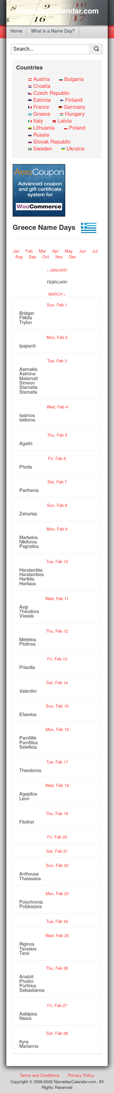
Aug (18, 257)
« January (57, 270)
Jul (95, 251)
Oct (45, 257)
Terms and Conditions (40, 1075)
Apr (55, 251)
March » (57, 294)
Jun (82, 251)
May (69, 251)
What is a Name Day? (53, 31)
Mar (42, 251)
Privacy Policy (81, 1075)
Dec (72, 257)
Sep (32, 257)
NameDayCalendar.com (57, 11)
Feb (29, 251)
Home (16, 31)
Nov (59, 257)
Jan (16, 251)
